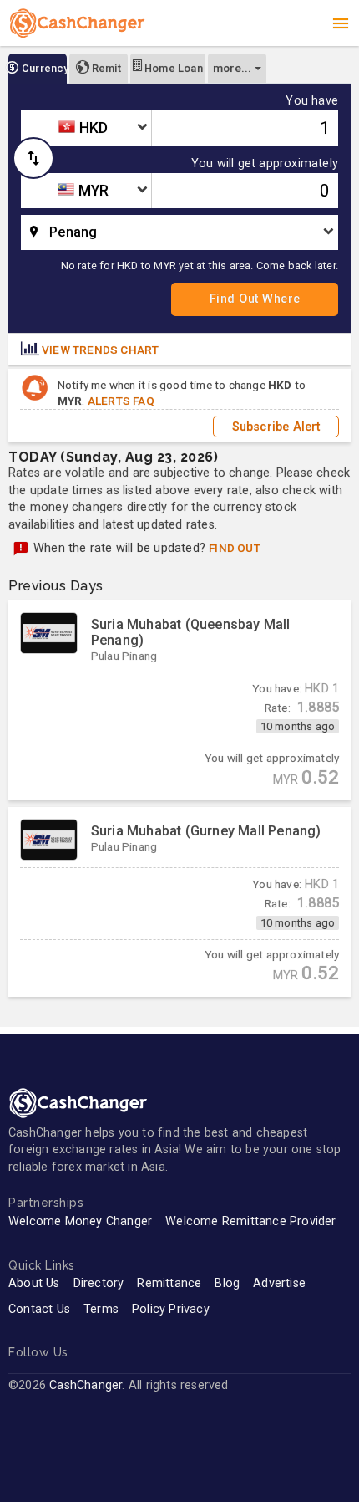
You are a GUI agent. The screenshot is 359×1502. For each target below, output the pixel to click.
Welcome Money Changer (80, 1221)
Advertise (279, 1283)
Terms (101, 1309)
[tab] (37, 69)
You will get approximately (264, 164)
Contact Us (39, 1309)
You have (312, 101)
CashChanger (85, 1385)
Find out (234, 547)
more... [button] (232, 67)
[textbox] (86, 128)
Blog (227, 1283)
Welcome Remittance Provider (250, 1221)
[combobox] (86, 128)
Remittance (169, 1283)
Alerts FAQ (121, 400)
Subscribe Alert (276, 426)
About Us (34, 1283)
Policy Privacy (171, 1309)
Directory (98, 1283)
